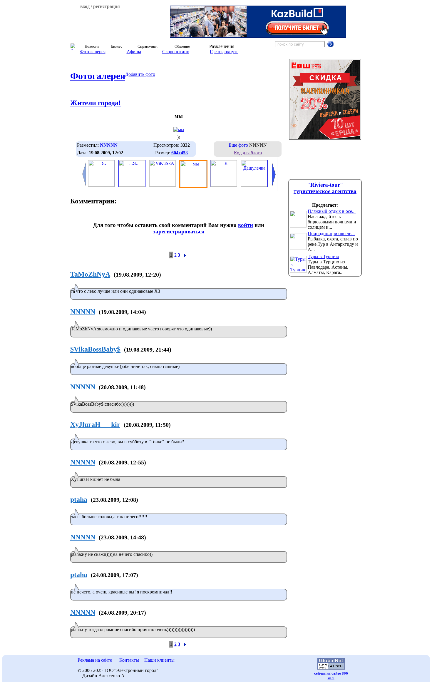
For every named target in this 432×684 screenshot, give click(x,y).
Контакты (129, 660)
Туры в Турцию (323, 256)
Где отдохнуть (224, 51)
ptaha (78, 499)
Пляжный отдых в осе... (332, 211)
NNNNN (82, 311)
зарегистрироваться (178, 231)
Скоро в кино (175, 51)
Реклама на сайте (95, 660)
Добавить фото (140, 74)
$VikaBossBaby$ (95, 349)
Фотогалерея (93, 51)
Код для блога (248, 152)
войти (245, 225)
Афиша (134, 51)
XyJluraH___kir (95, 424)
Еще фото (238, 145)
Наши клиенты (159, 660)
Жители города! (95, 103)
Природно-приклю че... (331, 233)
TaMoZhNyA (90, 274)
